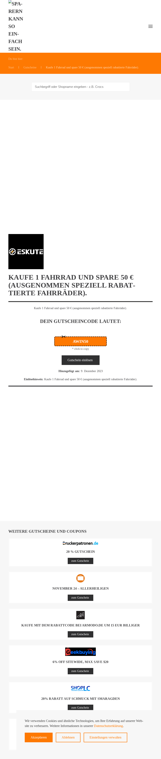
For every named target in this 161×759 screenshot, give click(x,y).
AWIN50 (80, 341)
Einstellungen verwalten (105, 737)
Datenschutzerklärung (108, 726)
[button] (150, 26)
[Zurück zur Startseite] (18, 26)
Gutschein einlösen (80, 360)
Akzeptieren (39, 737)
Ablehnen (68, 737)
